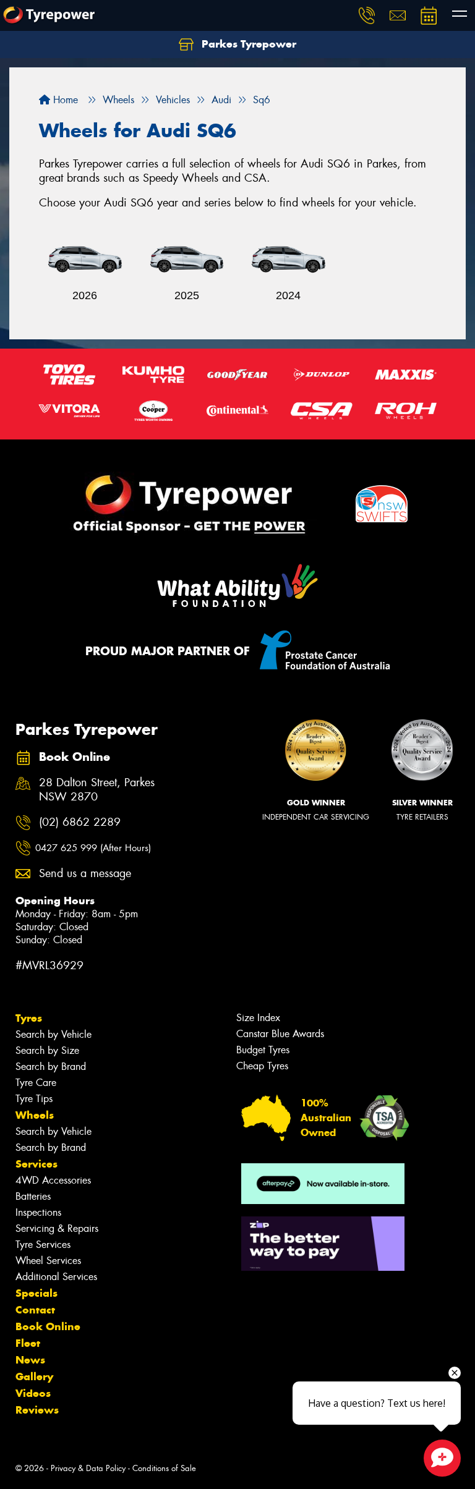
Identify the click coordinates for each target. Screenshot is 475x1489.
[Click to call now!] (366, 15)
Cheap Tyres (262, 1065)
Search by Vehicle (53, 1034)
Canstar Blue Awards (280, 1033)
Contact (35, 1310)
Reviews (37, 1410)
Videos (33, 1393)
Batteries (33, 1196)
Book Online (47, 1326)
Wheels (34, 1115)
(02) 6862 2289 (80, 822)
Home (64, 99)
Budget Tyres (262, 1049)
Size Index (258, 1017)
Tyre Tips (34, 1098)
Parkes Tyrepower (247, 44)
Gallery (34, 1376)
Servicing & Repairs (56, 1228)
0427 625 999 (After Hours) (93, 848)
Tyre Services (43, 1244)
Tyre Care (35, 1082)
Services (36, 1164)
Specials (36, 1293)
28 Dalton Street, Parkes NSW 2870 (97, 790)
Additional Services (56, 1276)
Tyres (28, 1018)
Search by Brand (50, 1066)
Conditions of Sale (164, 1468)
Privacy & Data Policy (88, 1468)
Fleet (27, 1343)
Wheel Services (48, 1260)
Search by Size (47, 1050)
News (30, 1360)
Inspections (38, 1212)
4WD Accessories (53, 1180)
